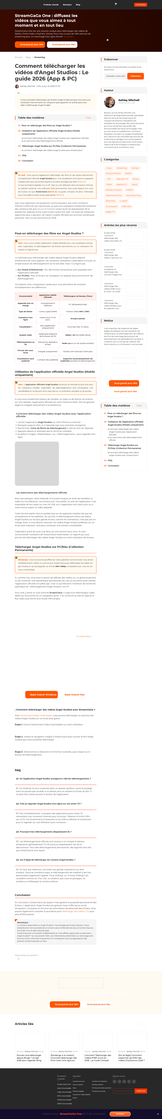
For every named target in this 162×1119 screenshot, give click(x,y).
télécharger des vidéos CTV (75, 912)
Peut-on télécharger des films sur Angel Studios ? (46, 126)
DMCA (75, 1098)
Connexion (140, 5)
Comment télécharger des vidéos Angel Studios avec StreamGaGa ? (53, 150)
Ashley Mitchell (27, 86)
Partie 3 (52, 192)
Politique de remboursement (101, 1088)
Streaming (39, 57)
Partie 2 (81, 182)
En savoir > (69, 37)
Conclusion (27, 161)
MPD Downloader (64, 1096)
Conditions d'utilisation (99, 1081)
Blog (78, 5)
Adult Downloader (64, 1088)
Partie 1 (60, 195)
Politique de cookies (98, 1091)
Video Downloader (64, 1092)
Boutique (67, 5)
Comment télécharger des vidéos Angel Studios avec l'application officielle (56, 138)
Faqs (74, 1088)
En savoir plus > (84, 636)
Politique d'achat (97, 1084)
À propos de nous (78, 1081)
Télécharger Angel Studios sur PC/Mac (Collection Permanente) (54, 146)
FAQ (24, 156)
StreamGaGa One (64, 1084)
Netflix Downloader (64, 1104)
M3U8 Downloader (64, 1100)
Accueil (18, 57)
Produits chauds (51, 5)
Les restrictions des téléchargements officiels (43, 141)
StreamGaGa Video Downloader (36, 716)
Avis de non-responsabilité (81, 1094)
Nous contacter (78, 1084)
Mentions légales (78, 1091)
